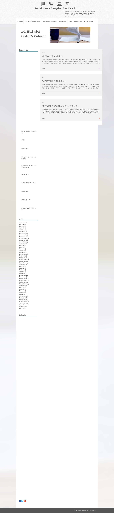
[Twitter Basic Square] (22, 501)
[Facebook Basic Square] (20, 501)
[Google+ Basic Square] (25, 501)
